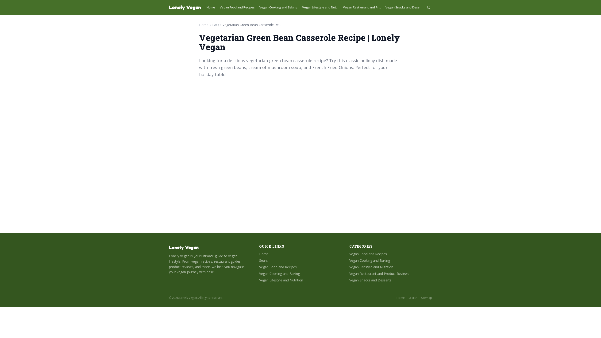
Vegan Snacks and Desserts (405, 7)
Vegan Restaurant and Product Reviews (379, 273)
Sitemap (426, 298)
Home (211, 7)
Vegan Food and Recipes (237, 7)
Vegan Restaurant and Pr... (362, 7)
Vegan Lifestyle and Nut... (320, 7)
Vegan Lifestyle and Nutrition (281, 280)
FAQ (215, 25)
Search (264, 260)
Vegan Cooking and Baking (278, 7)
